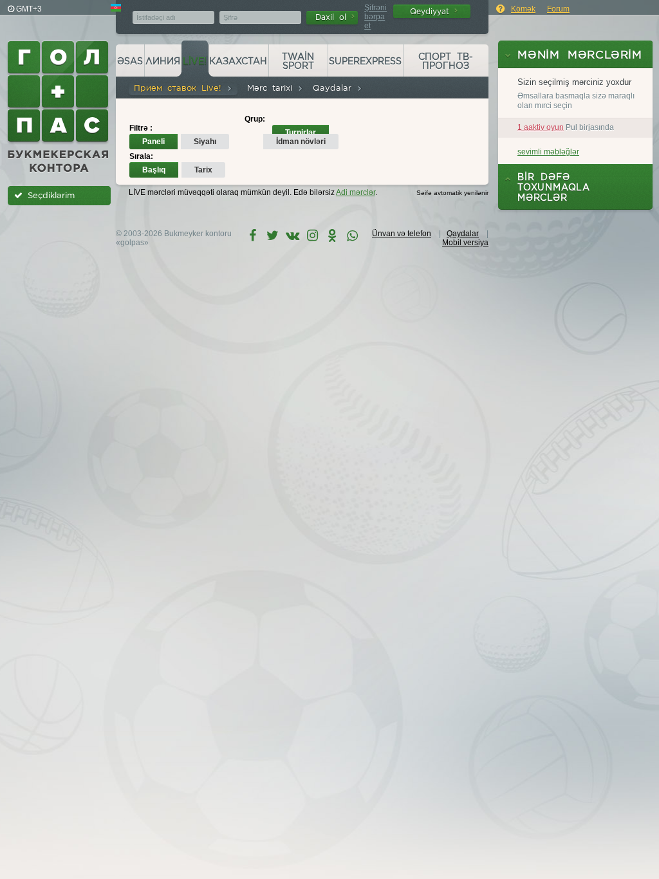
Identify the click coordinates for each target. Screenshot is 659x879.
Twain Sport (298, 61)
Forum (558, 9)
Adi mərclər (355, 192)
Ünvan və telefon (401, 233)
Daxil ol (333, 17)
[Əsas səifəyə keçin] (59, 107)
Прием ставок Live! (180, 88)
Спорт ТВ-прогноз (445, 61)
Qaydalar (335, 88)
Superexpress (365, 61)
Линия (162, 61)
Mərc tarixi (272, 88)
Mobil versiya (465, 242)
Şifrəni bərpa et (375, 16)
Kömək (523, 9)
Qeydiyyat (432, 11)
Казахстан (238, 61)
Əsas (130, 61)
